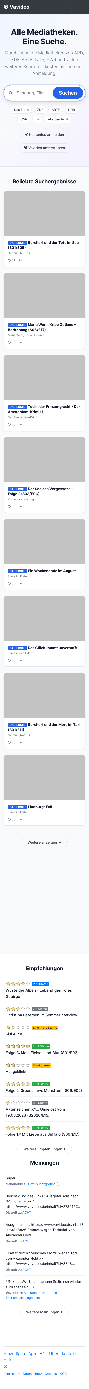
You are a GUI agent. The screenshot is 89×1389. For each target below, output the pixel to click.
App (32, 1353)
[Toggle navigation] (78, 7)
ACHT (26, 1212)
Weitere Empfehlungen (43, 1149)
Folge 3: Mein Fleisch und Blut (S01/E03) (42, 1052)
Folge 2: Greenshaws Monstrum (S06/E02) (44, 1090)
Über (53, 1353)
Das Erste (21, 110)
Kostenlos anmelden (46, 134)
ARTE (56, 110)
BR (38, 119)
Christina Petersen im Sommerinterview (41, 1015)
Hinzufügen (14, 1353)
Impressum (12, 1373)
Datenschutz (32, 1373)
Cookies (51, 1373)
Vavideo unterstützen (46, 148)
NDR (71, 110)
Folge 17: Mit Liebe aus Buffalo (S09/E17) (43, 1134)
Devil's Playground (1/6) (46, 1184)
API (43, 1353)
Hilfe (8, 1359)
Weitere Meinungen (43, 1312)
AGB (63, 1373)
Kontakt (69, 1353)
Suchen (68, 93)
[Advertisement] (44, 897)
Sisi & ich (14, 1034)
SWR (23, 119)
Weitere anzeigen (43, 842)
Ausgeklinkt (16, 1071)
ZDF (40, 110)
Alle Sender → (58, 119)
